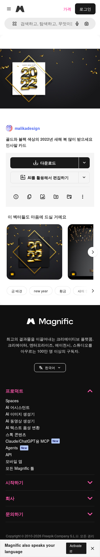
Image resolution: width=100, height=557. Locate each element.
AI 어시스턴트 (18, 407)
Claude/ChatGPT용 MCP (32, 441)
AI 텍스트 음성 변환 (23, 427)
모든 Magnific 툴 (20, 468)
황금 (62, 290)
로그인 (85, 9)
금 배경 (16, 290)
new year (41, 290)
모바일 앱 (14, 461)
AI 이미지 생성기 (20, 414)
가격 (67, 9)
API (9, 454)
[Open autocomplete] (12, 24)
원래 (32, 47)
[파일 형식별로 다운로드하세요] (84, 162)
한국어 (50, 367)
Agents (16, 447)
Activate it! (76, 548)
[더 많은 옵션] (82, 196)
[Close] (92, 548)
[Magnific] (50, 322)
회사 (10, 498)
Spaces (12, 400)
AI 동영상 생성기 (20, 421)
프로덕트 (14, 391)
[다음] (93, 252)
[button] (50, 367)
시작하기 (14, 482)
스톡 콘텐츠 (16, 434)
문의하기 (14, 514)
